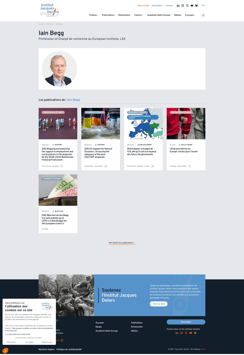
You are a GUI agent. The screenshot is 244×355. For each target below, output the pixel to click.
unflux (203, 349)
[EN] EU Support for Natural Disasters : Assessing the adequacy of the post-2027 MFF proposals (98, 153)
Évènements (124, 15)
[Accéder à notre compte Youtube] (192, 5)
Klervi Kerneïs (46, 166)
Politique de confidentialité (69, 349)
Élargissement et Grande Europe (139, 117)
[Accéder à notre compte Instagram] (182, 5)
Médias (177, 15)
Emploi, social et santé (53, 112)
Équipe (99, 326)
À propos (100, 322)
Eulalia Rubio (88, 166)
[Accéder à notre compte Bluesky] (196, 5)
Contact (169, 5)
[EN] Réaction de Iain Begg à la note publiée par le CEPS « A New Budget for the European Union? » (55, 219)
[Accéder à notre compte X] (187, 5)
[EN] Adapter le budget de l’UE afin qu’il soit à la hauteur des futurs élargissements (141, 151)
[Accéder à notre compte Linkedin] (178, 5)
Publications (108, 15)
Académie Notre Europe (158, 15)
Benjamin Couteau (143, 166)
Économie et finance (95, 112)
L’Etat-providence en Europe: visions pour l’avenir (184, 150)
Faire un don (143, 5)
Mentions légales (47, 349)
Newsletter (157, 5)
